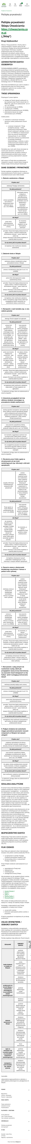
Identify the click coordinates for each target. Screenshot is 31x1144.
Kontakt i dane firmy (6, 1134)
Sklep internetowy (14, 1141)
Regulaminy (4, 1093)
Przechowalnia (5, 1107)
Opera (6, 893)
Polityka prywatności (6, 1125)
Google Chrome (9, 891)
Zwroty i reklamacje (6, 1095)
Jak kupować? (4, 1127)
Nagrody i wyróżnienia (7, 1137)
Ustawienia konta (5, 1106)
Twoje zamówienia (5, 1104)
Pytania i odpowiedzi (6, 1097)
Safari (6, 894)
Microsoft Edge (9, 898)
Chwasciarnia (6, 10)
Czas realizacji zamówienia (8, 1118)
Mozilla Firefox (9, 896)
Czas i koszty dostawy (6, 1116)
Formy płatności (5, 1114)
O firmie (3, 1135)
